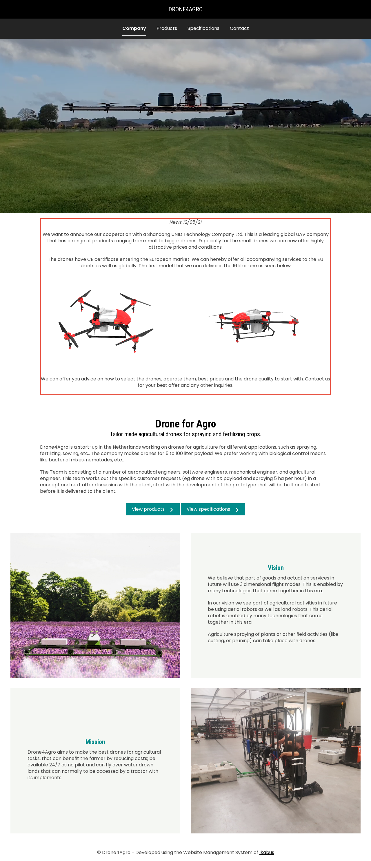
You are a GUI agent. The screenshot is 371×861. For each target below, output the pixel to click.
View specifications (208, 509)
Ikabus (266, 852)
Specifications (203, 28)
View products (148, 509)
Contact (239, 28)
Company (134, 28)
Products (167, 28)
